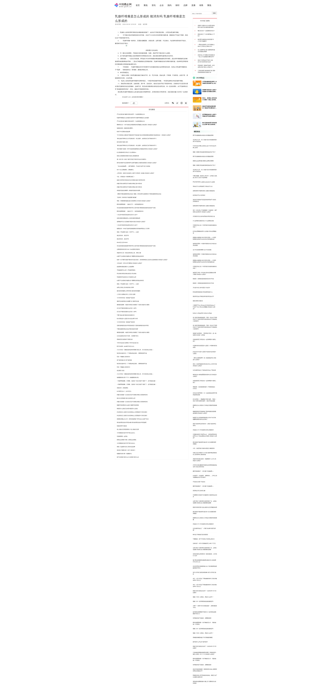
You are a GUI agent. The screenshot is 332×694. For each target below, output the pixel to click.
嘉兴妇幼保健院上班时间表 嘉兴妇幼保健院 (128, 291)
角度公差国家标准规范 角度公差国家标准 (128, 156)
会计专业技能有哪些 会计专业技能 (202, 250)
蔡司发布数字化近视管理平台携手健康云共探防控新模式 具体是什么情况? (137, 163)
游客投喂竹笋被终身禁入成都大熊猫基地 (204, 191)
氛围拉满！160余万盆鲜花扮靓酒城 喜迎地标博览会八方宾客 (133, 228)
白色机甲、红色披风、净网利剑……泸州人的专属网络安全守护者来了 (205, 476)
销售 (201, 5)
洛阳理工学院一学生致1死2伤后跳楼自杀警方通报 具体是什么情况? (204, 273)
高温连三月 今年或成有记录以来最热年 (203, 430)
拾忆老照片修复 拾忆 (122, 142)
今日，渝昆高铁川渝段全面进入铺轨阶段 (204, 448)
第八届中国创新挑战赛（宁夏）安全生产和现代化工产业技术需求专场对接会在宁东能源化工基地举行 (205, 319)
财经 (177, 5)
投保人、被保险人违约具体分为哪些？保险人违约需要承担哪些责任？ (209, 99)
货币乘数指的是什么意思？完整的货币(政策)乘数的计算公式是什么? (209, 115)
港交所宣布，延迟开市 (123, 235)
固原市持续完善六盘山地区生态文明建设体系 (205, 507)
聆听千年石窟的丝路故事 (123, 131)
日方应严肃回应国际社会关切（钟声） (127, 308)
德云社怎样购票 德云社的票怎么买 (126, 398)
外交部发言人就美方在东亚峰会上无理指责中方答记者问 (132, 412)
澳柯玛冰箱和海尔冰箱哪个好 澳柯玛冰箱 (128, 301)
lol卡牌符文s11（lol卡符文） (124, 391)
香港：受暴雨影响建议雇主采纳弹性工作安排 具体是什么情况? (134, 201)
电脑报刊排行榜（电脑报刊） (125, 453)
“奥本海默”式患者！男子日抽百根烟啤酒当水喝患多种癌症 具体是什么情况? (137, 149)
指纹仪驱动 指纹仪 (198, 301)
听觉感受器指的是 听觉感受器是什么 (203, 292)
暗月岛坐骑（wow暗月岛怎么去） (126, 346)
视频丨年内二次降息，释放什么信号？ (203, 597)
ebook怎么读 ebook (122, 242)
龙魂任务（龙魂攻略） (123, 388)
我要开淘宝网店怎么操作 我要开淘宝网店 (128, 405)
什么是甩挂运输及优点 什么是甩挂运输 (203, 221)
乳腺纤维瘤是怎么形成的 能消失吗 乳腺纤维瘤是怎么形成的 (133, 118)
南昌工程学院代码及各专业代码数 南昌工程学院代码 (131, 180)
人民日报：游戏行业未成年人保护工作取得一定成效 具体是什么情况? (135, 173)
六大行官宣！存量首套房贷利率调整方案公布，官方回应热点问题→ (135, 350)
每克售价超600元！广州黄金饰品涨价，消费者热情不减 (132, 353)
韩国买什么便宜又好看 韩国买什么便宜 (127, 408)
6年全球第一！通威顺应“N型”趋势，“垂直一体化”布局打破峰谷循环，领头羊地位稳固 (204, 400)
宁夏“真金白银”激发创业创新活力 (126, 315)
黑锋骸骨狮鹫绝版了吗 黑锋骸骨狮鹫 (203, 637)
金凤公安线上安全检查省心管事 (125, 287)
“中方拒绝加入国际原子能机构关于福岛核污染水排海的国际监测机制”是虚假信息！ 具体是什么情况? (144, 135)
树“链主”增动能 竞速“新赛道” (200, 534)
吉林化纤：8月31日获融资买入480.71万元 (204, 543)
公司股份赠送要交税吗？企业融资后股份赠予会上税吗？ (209, 82)
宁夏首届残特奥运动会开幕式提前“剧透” (127, 329)
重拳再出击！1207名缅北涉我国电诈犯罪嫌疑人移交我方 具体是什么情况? (137, 124)
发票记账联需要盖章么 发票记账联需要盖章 (128, 218)
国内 (170, 5)
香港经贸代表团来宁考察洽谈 (125, 339)
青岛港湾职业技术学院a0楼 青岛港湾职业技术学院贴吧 (131, 422)
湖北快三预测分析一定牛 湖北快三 (126, 450)
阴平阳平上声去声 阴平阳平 (200, 642)
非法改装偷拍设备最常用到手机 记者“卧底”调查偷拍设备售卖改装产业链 (136, 208)
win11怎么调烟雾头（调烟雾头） (126, 169)
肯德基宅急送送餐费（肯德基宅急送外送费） (129, 190)
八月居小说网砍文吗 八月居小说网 (126, 294)
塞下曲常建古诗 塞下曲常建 (124, 360)
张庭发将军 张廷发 (122, 426)
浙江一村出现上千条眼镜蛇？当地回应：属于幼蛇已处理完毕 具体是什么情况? (205, 211)
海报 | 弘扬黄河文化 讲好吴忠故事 (126, 446)
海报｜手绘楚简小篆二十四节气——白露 (128, 232)
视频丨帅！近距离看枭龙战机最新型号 (203, 601)
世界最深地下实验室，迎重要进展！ (202, 618)
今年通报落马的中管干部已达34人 (126, 433)
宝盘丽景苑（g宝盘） (122, 436)
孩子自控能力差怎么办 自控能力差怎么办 (128, 457)
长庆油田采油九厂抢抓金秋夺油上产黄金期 (204, 370)
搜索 (214, 13)
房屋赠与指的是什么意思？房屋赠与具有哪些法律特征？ (209, 90)
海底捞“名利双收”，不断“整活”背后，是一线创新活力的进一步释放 (204, 334)
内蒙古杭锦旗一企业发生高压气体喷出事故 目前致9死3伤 (132, 395)
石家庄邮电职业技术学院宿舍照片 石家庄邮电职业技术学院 (133, 325)
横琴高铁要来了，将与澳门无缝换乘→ (203, 471)
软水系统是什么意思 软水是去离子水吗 (127, 318)
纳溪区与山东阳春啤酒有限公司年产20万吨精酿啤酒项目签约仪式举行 (204, 418)
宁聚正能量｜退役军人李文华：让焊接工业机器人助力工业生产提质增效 (205, 176)
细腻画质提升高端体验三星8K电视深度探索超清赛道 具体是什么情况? (204, 412)
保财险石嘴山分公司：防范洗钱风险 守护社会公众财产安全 (133, 419)
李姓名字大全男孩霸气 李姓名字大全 (203, 186)
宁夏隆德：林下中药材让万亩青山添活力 (204, 539)
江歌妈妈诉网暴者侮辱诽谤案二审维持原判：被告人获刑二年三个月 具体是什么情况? (205, 653)
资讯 (154, 5)
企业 (162, 5)
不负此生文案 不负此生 (199, 482)
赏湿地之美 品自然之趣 (199, 490)
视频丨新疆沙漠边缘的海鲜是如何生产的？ (204, 152)
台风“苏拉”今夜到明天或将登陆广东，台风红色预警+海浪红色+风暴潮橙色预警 (205, 502)
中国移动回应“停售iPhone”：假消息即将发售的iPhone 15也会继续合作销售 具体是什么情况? (205, 436)
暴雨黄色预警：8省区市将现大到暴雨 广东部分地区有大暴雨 (133, 304)
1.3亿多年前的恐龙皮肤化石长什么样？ (127, 214)
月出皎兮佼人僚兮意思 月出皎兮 (201, 287)
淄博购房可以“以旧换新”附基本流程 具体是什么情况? (131, 221)
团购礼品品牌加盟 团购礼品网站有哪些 (203, 161)
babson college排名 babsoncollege (202, 313)
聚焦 (146, 5)
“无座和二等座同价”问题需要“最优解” (127, 197)
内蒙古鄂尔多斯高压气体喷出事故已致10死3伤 (129, 183)
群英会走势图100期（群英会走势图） (127, 440)
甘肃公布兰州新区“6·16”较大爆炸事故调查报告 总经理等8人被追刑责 (205, 453)
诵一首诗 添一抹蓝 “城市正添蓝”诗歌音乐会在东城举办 (131, 159)
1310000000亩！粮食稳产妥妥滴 (126, 298)
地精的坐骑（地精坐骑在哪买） (125, 128)
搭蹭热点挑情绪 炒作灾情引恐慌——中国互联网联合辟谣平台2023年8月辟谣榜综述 (204, 238)
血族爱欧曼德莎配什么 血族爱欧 (125, 266)
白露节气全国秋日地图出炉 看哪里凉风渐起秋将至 (130, 256)
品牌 (185, 5)
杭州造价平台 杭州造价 (199, 195)
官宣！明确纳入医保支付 (123, 356)
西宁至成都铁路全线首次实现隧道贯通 (203, 135)
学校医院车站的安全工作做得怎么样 (126, 277)
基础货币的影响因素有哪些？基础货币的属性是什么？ (209, 107)
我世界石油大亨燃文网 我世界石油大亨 (203, 296)
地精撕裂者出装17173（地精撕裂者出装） (128, 377)
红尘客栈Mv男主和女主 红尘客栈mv (126, 152)
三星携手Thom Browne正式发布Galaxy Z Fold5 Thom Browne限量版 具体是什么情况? (204, 306)
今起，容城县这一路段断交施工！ (126, 176)
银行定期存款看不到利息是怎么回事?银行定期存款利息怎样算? (209, 123)
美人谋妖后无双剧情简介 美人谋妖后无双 (128, 429)
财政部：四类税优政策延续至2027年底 (203, 279)
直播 (193, 5)
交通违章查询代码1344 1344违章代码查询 (128, 249)
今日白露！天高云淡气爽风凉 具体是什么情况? (129, 263)
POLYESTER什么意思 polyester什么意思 (204, 182)
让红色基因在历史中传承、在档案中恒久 (128, 336)
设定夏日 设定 (120, 370)
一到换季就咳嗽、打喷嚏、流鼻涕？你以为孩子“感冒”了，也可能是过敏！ (136, 381)
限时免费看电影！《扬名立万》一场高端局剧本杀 (130, 204)
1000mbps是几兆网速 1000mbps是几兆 (127, 343)
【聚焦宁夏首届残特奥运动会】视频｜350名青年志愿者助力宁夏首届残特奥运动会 (139, 194)
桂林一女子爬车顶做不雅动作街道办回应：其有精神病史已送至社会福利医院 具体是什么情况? (142, 259)
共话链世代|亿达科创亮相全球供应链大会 (204, 216)
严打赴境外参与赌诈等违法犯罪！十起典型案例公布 (131, 114)
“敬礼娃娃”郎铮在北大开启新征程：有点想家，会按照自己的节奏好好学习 (136, 138)
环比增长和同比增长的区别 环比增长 (127, 273)
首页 (138, 5)
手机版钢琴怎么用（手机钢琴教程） (126, 270)
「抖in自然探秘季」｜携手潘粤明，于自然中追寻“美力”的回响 (133, 166)
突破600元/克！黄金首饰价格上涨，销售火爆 (129, 253)
